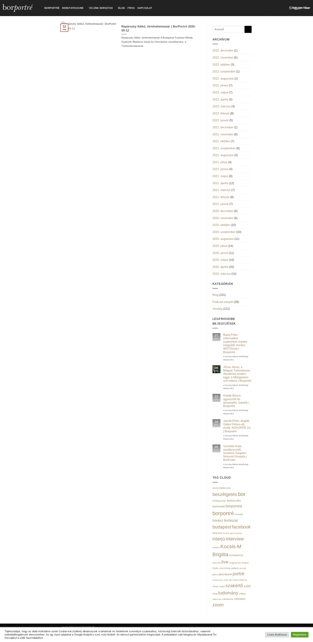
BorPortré (52, 8)
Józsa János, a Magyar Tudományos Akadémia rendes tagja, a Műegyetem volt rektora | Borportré (237, 373)
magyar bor (235, 562)
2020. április (220, 266)
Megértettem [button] (299, 634)
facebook (241, 527)
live (224, 562)
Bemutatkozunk (73, 8)
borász (217, 520)
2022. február (220, 113)
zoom (218, 604)
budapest (221, 526)
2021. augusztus (223, 155)
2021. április (220, 183)
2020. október (221, 224)
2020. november (222, 218)
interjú (218, 538)
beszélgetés (224, 494)
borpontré (234, 506)
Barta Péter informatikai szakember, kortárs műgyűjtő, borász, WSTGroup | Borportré (235, 343)
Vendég (217, 308)
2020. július (219, 245)
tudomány (228, 592)
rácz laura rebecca (238, 580)
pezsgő (242, 568)
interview (235, 538)
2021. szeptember (223, 148)
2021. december (222, 127)
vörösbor (239, 598)
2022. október (221, 64)
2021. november (222, 134)
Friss (131, 8)
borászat (231, 520)
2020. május (220, 259)
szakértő (234, 585)
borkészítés (234, 500)
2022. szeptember (223, 71)
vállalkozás (227, 599)
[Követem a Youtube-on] (284, 8)
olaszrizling (225, 568)
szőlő (247, 586)
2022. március (221, 106)
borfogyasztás (219, 501)
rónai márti (218, 586)
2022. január (220, 120)
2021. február (220, 197)
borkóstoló (218, 506)
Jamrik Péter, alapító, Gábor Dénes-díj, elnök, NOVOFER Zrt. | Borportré (237, 426)
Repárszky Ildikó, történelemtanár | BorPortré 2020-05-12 (158, 28)
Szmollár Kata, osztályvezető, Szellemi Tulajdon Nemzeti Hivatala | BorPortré (235, 453)
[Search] (261, 8)
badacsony (225, 488)
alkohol (215, 488)
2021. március (221, 190)
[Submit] (248, 29)
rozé (226, 580)
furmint (226, 533)
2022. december (222, 50)
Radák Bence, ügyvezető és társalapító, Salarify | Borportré (236, 401)
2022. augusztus (223, 78)
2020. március (221, 273)
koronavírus (236, 555)
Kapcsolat (144, 8)
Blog (121, 8)
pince (215, 574)
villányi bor (217, 599)
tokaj (215, 593)
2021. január (220, 204)
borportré (223, 513)
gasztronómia (236, 533)
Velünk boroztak (101, 8)
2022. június (220, 85)
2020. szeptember (223, 232)
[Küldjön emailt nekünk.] (279, 8)
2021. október (221, 141)
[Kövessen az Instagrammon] (274, 8)
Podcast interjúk (222, 301)
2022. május (220, 92)
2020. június (220, 252)
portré (238, 573)
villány (242, 593)
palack (235, 568)
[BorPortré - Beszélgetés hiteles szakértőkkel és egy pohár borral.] (21, 8)
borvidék (239, 514)
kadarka (216, 547)
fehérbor (217, 533)
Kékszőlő (216, 563)
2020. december (222, 211)
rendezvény (217, 580)
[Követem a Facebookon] (269, 8)
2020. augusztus (223, 238)
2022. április (220, 99)
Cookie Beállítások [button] (277, 634)
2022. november (222, 57)
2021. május (220, 176)
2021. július (219, 162)
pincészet (225, 574)
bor (241, 494)
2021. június (220, 169)
